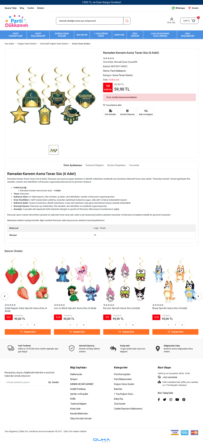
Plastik (103, 228)
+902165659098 (169, 377)
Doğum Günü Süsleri (124, 384)
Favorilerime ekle (113, 105)
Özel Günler (120, 403)
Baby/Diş (118, 399)
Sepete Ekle (30, 332)
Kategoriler (121, 367)
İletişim (40, 8)
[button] (189, 20)
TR (95, 235)
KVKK (72, 399)
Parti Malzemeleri (123, 379)
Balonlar (118, 389)
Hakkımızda (76, 374)
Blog (22, 8)
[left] (4, 296)
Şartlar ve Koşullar (79, 394)
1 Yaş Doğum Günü (123, 394)
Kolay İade (75, 408)
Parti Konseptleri (122, 374)
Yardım (30, 8)
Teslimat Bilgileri (78, 403)
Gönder (55, 382)
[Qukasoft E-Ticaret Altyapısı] (101, 440)
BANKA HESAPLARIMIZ (82, 384)
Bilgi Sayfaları (78, 367)
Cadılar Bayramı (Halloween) (128, 408)
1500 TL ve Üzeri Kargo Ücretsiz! (101, 2)
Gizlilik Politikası (78, 389)
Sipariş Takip (11, 8)
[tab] (73, 165)
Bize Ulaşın (164, 367)
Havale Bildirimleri (79, 413)
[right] (198, 296)
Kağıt (96, 228)
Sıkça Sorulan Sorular (81, 418)
